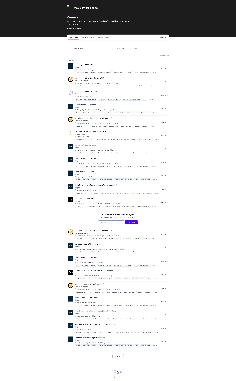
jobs (74, 37)
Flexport (77, 67)
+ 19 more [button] (156, 139)
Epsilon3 (78, 201)
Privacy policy (113, 377)
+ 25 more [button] (154, 279)
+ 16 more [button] (150, 99)
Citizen (77, 273)
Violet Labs (78, 94)
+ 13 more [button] (154, 86)
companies (87, 37)
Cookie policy (122, 377)
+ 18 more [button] (153, 72)
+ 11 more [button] (153, 206)
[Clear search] (105, 48)
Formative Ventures (81, 80)
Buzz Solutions (80, 134)
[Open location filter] (166, 48)
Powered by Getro (164, 55)
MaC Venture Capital (86, 7)
